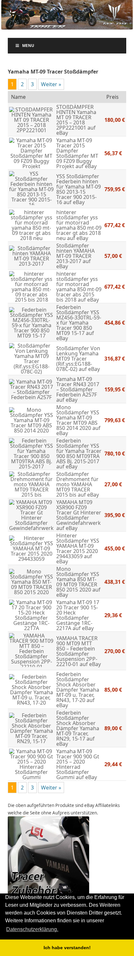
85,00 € (113, 689)
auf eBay (85, 166)
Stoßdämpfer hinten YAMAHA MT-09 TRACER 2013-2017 (75, 253)
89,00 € (113, 728)
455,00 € (114, 548)
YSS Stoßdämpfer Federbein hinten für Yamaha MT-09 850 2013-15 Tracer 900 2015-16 (78, 189)
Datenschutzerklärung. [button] (32, 929)
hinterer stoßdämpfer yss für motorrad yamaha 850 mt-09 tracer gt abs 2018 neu (78, 225)
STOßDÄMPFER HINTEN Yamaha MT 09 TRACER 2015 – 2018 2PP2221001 (76, 117)
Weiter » (51, 84)
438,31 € (114, 581)
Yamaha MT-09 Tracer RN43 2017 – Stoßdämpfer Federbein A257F (77, 386)
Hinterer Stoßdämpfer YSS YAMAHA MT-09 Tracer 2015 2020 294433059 (77, 546)
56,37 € (113, 153)
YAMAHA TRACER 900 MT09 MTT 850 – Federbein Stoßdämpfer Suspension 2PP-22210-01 (77, 651)
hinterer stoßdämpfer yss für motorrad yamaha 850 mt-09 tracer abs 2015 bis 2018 (78, 286)
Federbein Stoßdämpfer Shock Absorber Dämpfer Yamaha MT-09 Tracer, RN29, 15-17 (77, 725)
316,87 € (114, 358)
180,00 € (114, 119)
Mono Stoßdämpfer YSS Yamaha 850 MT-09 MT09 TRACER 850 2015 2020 (77, 579)
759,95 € (114, 189)
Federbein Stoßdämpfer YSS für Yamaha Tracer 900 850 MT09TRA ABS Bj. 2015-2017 (78, 451)
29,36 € (113, 615)
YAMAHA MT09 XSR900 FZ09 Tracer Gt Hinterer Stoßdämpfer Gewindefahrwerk (78, 512)
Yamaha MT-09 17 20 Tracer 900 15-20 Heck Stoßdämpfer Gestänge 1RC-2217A (77, 615)
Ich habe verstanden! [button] (67, 947)
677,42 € (114, 225)
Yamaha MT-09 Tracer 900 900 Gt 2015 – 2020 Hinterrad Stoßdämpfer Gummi (77, 764)
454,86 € (114, 322)
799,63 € (114, 420)
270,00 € (114, 651)
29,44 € (113, 764)
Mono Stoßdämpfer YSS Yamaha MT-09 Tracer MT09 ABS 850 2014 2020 (77, 418)
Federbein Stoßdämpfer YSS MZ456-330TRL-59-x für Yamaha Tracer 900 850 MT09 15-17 (78, 320)
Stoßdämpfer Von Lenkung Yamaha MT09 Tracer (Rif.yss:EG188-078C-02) (78, 359)
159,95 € (114, 389)
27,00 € (113, 484)
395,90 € (114, 515)
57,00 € (113, 255)
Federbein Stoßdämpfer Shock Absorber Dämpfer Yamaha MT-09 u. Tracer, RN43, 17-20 (77, 687)
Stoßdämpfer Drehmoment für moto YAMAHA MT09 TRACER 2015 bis (77, 484)
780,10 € (114, 453)
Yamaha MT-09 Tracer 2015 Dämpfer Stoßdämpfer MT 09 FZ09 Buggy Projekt (77, 153)
